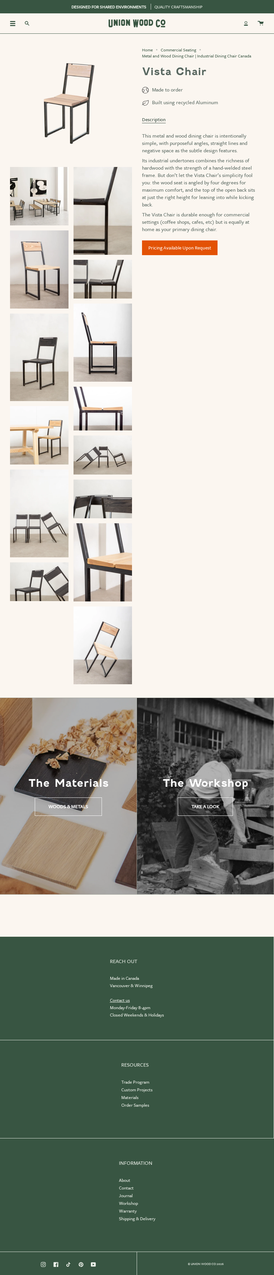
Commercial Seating (178, 50)
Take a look (205, 806)
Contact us (120, 1000)
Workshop (128, 1203)
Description (154, 119)
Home (147, 50)
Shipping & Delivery (137, 1218)
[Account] (246, 23)
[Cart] (260, 23)
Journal (126, 1195)
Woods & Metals (68, 806)
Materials (130, 1097)
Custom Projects (137, 1089)
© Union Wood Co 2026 (206, 1263)
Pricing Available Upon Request (179, 247)
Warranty (128, 1211)
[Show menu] (15, 23)
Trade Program (135, 1082)
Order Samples (135, 1105)
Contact (126, 1188)
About (124, 1180)
